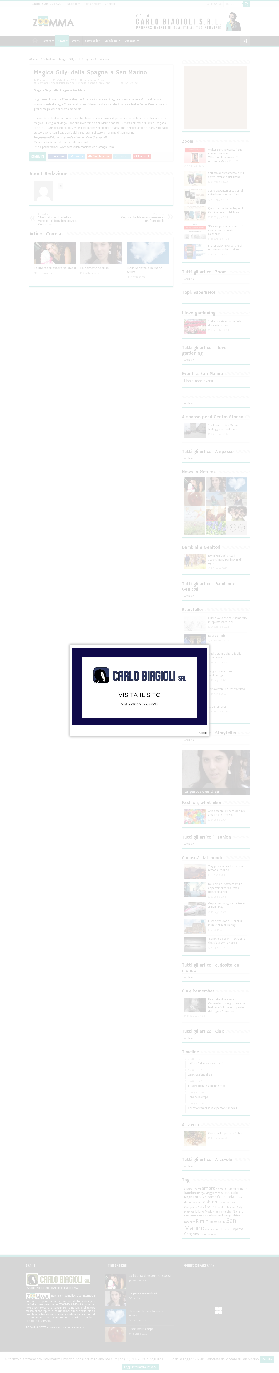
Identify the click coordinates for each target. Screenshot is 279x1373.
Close (203, 732)
